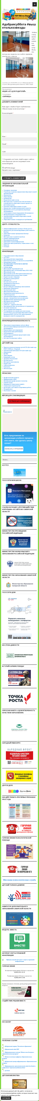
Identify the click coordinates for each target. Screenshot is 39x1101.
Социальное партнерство (12, 386)
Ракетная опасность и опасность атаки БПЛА (18, 260)
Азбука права (8, 267)
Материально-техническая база (14, 237)
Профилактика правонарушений (14, 299)
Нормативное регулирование (13, 330)
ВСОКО (6, 354)
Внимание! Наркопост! (11, 288)
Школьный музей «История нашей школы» (18, 273)
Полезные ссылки (10, 390)
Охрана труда (8, 382)
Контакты (7, 367)
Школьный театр (9, 272)
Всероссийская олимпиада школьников (17, 286)
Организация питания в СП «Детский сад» (17, 350)
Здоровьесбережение (11, 359)
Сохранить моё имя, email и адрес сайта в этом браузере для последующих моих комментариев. (18, 161)
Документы (7, 195)
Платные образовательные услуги (15, 206)
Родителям (7, 363)
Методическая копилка (11, 301)
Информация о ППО (10, 379)
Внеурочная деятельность (16, 84)
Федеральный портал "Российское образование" (18, 1046)
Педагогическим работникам (13, 331)
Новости (6, 245)
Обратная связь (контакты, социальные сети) (18, 243)
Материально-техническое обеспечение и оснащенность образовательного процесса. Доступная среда (18, 203)
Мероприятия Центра (11, 240)
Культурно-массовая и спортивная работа (17, 387)
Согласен (6, 1098)
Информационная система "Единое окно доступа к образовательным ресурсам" (18, 1053)
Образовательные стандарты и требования (18, 219)
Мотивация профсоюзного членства (15, 381)
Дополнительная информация (14, 241)
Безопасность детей (10, 282)
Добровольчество (9, 303)
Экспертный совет (10, 290)
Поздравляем (8, 389)
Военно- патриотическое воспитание (16, 298)
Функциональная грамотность (14, 293)
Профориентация (9, 285)
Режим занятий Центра (11, 238)
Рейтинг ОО (7, 280)
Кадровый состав (9, 357)
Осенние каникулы (10, 308)
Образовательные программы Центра (16, 233)
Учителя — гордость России (13, 304)
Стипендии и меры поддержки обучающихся (18, 213)
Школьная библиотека (11, 291)
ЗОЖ (27, 84)
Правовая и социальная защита (14, 384)
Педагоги (7, 235)
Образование (8, 197)
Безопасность (8, 360)
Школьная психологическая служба (15, 275)
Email (4, 144)
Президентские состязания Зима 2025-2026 (18, 270)
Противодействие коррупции (13, 259)
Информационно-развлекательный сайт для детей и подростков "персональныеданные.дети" (18, 1066)
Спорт (31, 84)
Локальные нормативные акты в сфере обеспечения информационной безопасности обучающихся (19, 326)
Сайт (4, 151)
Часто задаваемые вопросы (12, 309)
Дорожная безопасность (12, 283)
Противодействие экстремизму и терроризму (19, 306)
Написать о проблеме (14, 449)
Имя (4, 136)
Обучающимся (8, 333)
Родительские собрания (12, 277)
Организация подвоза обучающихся (15, 296)
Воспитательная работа (11, 278)
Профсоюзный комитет (11, 377)
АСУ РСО (6, 257)
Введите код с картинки (11, 170)
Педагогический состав (11, 200)
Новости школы (28, 83)
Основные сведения (10, 190)
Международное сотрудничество (14, 214)
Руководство (8, 198)
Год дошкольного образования (14, 256)
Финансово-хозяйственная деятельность (17, 208)
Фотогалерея (8, 368)
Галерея (6, 246)
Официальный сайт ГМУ (12, 1049)
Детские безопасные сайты (13, 338)
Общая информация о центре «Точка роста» (18, 228)
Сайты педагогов (9, 295)
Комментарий (8, 113)
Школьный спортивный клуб (13, 269)
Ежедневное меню (10, 262)
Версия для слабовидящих (20, 401)
